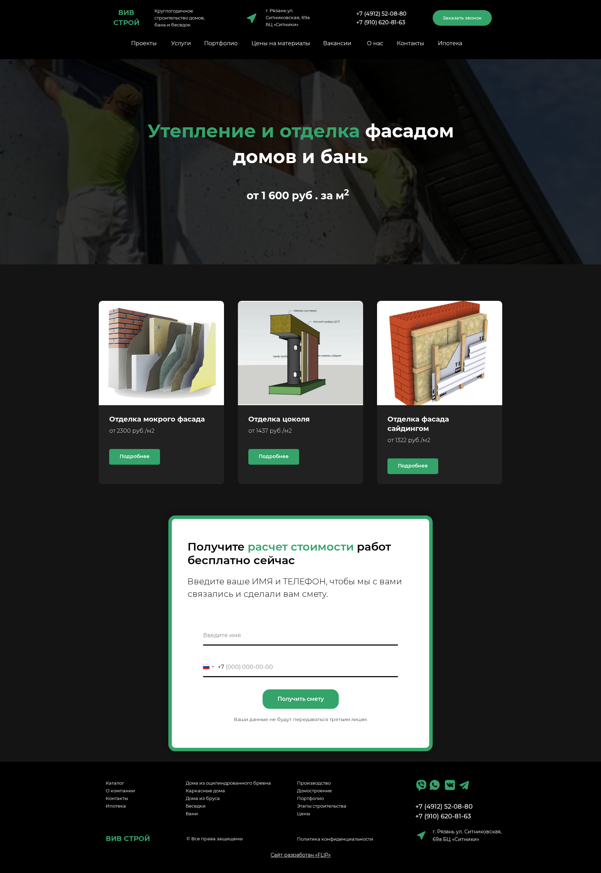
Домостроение (314, 790)
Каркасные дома (205, 790)
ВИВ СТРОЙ (128, 838)
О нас (375, 43)
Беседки (196, 806)
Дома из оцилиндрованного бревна (228, 783)
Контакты (410, 43)
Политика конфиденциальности (335, 839)
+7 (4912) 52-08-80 (381, 13)
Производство (314, 783)
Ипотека (450, 43)
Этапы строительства (321, 806)
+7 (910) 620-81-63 (380, 22)
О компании (120, 790)
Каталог (115, 783)
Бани (192, 813)
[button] (462, 18)
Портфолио (221, 43)
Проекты (144, 43)
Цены (303, 813)
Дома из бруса (203, 798)
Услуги (181, 43)
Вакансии (337, 43)
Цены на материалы (280, 43)
